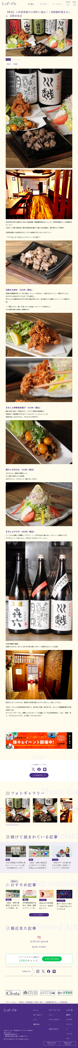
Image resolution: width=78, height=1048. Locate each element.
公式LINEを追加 (52, 959)
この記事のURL (38, 775)
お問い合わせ (53, 1029)
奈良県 (16, 64)
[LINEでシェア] (44, 769)
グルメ (13, 1002)
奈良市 (9, 64)
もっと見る (38, 914)
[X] (43, 971)
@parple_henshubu (39, 947)
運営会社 (36, 1024)
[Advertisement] (39, 726)
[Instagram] (37, 971)
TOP (7, 1002)
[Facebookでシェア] (39, 769)
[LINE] (54, 971)
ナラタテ (69, 1019)
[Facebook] (48, 971)
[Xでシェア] (33, 769)
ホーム (35, 1010)
